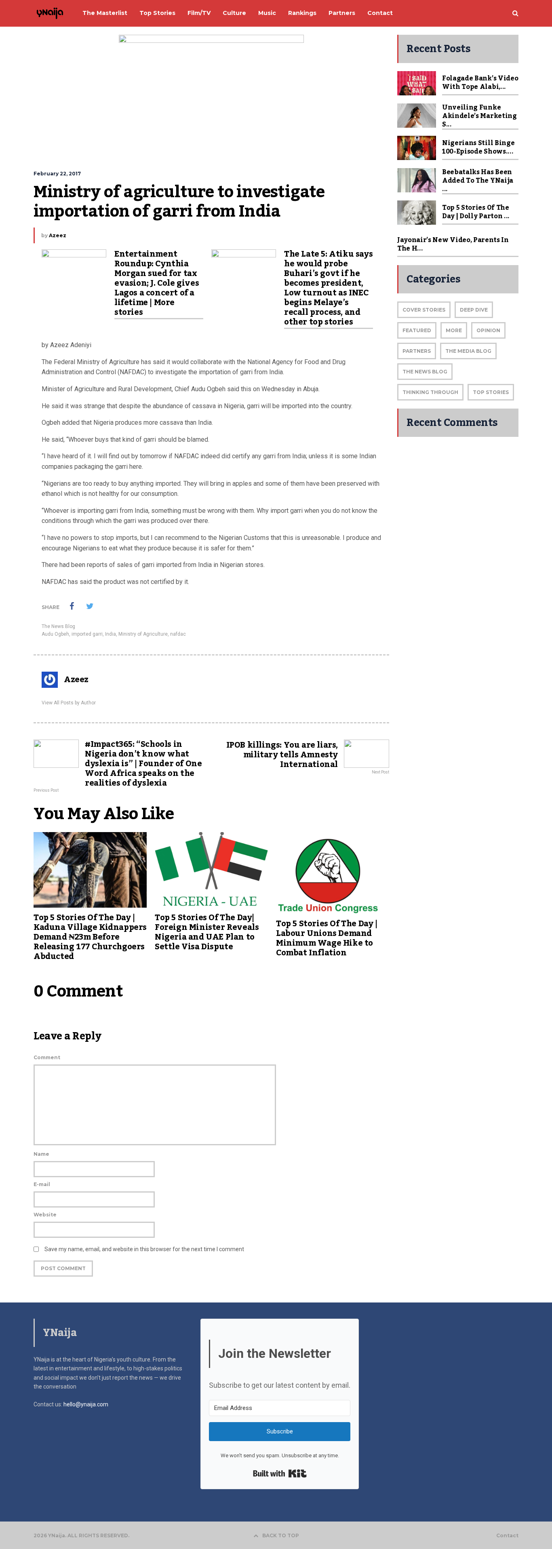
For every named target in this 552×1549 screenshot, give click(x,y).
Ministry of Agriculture (143, 634)
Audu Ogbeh (55, 634)
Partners (416, 351)
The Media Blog (468, 351)
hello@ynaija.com (85, 1404)
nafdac (178, 634)
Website (45, 1215)
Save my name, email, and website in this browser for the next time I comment (144, 1249)
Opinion (488, 330)
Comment (47, 1057)
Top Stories (491, 392)
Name (41, 1154)
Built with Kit (280, 1473)
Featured (416, 330)
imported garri (87, 634)
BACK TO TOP (280, 1535)
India (110, 634)
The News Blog (58, 626)
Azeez (57, 235)
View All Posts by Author (69, 703)
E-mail (42, 1184)
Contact (507, 1536)
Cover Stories (423, 310)
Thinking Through (430, 392)
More (454, 330)
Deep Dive (474, 310)
